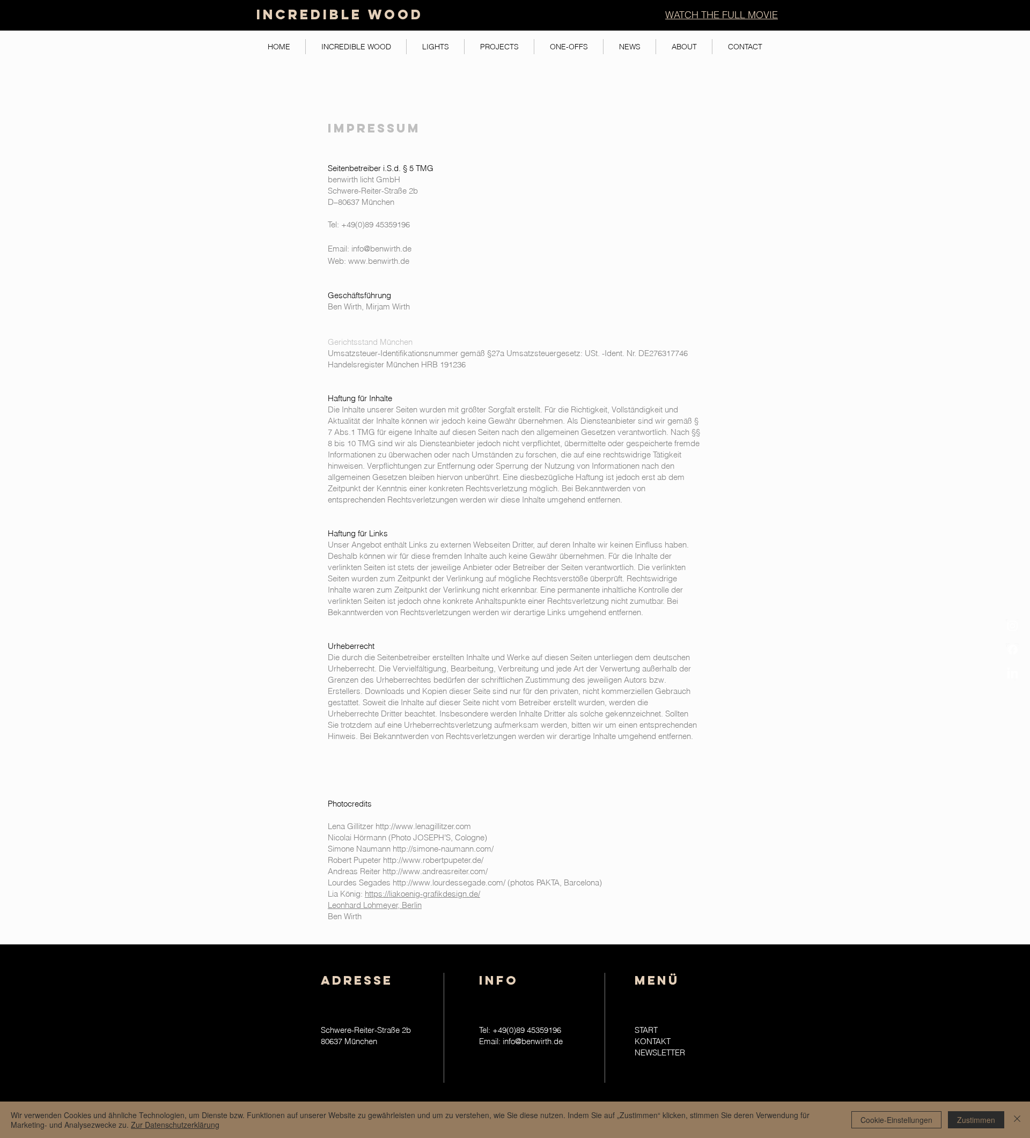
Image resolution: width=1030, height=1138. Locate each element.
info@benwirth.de (381, 248)
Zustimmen (976, 1119)
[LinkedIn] (1012, 674)
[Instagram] (1012, 625)
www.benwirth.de (378, 261)
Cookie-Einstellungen (896, 1119)
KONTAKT (653, 1041)
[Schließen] (1017, 1119)
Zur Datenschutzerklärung (175, 1124)
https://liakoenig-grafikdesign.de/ (422, 894)
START (646, 1030)
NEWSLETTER (660, 1052)
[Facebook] (1012, 649)
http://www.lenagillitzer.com (423, 826)
